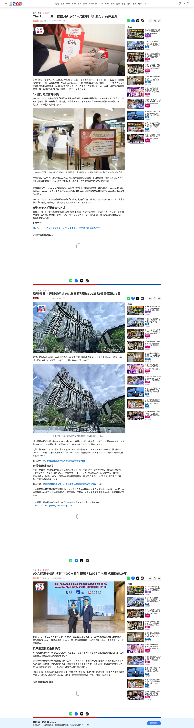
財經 (39, 13)
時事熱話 (148, 82)
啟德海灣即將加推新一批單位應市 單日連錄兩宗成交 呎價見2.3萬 (72, 484)
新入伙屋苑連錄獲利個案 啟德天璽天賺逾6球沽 (64, 461)
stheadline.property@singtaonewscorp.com (52, 505)
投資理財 (46, 13)
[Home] (15, 3)
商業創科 (46, 570)
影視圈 (148, 59)
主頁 (34, 13)
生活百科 (148, 35)
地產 (39, 290)
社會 (147, 47)
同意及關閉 (154, 723)
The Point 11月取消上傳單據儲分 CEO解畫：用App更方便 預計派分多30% (66, 228)
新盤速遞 (46, 290)
